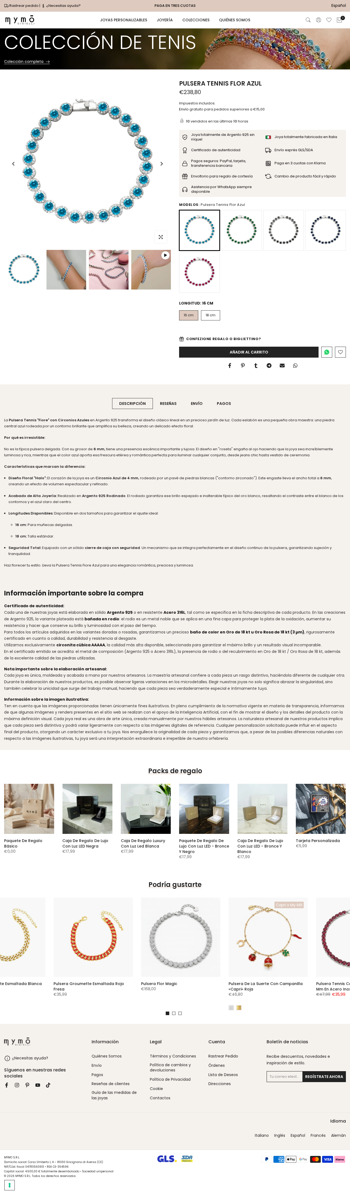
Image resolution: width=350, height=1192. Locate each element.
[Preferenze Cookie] (9, 1185)
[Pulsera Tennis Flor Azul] (325, 230)
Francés (318, 1135)
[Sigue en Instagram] (16, 1085)
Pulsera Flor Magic (23, 983)
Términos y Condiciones (173, 1056)
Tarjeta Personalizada (318, 841)
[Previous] (13, 163)
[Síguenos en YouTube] (37, 1085)
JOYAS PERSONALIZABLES (123, 20)
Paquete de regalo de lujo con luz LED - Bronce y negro (204, 846)
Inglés (279, 1135)
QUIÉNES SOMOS (234, 20)
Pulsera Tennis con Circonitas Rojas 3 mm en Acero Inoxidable (217, 986)
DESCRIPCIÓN (132, 403)
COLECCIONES (195, 20)
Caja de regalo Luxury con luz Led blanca (143, 843)
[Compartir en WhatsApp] (295, 365)
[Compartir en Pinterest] (242, 365)
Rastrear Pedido (223, 1056)
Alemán (338, 1135)
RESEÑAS (168, 403)
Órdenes (216, 1065)
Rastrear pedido (23, 5)
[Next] (161, 163)
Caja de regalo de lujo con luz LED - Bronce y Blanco (260, 846)
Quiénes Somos (107, 1056)
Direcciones (219, 1083)
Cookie (156, 1088)
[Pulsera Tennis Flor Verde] (241, 230)
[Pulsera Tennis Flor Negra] (283, 230)
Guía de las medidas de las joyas (114, 1095)
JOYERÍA (165, 20)
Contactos (160, 1098)
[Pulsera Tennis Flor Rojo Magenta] (199, 272)
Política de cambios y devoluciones (170, 1067)
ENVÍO (197, 403)
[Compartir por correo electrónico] (282, 365)
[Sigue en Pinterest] (27, 1085)
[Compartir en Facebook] (229, 365)
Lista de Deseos (223, 1074)
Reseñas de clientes (111, 1083)
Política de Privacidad (170, 1079)
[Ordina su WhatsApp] (326, 352)
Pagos (97, 1074)
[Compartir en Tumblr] (255, 365)
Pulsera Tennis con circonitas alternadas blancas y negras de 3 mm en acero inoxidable (306, 989)
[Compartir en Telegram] (269, 365)
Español (298, 1135)
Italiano (262, 1135)
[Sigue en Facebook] (6, 1085)
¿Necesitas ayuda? (63, 5)
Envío (184, 109)
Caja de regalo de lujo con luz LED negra (85, 843)
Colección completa (23, 62)
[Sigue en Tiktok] (48, 1085)
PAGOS (224, 403)
